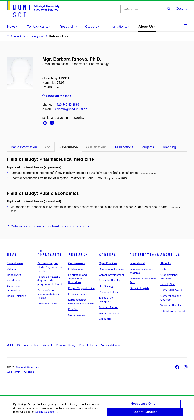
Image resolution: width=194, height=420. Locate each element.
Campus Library (65, 345)
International (146, 255)
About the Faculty (109, 280)
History (164, 268)
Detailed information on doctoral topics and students (50, 226)
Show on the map (58, 96)
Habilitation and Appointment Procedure (77, 278)
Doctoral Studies (47, 303)
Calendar (12, 268)
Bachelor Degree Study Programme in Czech (49, 267)
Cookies (29, 371)
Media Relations (16, 295)
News (11, 255)
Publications (124, 147)
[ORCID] (53, 123)
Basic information (24, 147)
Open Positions (108, 263)
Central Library (88, 345)
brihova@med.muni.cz (71, 109)
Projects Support (78, 293)
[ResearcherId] (45, 123)
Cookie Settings (44, 411)
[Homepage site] (33, 9)
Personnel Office (109, 292)
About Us (170, 255)
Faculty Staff (167, 284)
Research (78, 255)
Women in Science (110, 313)
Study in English (139, 288)
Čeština (181, 8)
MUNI (10, 345)
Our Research (76, 263)
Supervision (68, 147)
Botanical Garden (111, 345)
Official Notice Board (172, 311)
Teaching (169, 147)
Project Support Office (81, 288)
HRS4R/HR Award (171, 290)
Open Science (76, 314)
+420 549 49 (67, 104)
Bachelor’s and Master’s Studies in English (48, 294)
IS (18, 345)
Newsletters (14, 280)
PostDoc (73, 309)
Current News (15, 263)
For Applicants (49, 253)
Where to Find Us (170, 305)
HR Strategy (106, 286)
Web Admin (13, 371)
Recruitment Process (111, 268)
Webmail (47, 345)
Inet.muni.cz (30, 345)
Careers (107, 255)
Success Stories (108, 307)
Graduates (105, 318)
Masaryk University (27, 366)
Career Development (111, 274)
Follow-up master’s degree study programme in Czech (50, 280)
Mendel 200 (14, 274)
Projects (148, 147)
